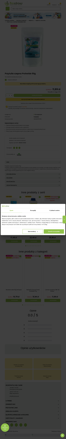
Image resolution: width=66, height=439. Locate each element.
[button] (64, 219)
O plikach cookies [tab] (55, 210)
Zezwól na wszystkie (54, 231)
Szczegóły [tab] (33, 210)
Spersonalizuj (32, 231)
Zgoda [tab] (11, 210)
